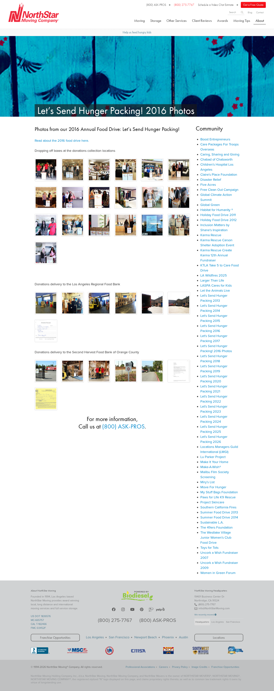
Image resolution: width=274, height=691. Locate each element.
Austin (183, 637)
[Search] (242, 12)
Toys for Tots (209, 548)
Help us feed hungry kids (137, 32)
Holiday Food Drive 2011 (218, 215)
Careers (163, 667)
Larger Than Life (212, 280)
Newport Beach (145, 637)
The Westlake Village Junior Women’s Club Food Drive (215, 537)
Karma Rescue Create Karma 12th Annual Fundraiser (216, 255)
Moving (139, 20)
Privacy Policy (180, 667)
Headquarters (202, 622)
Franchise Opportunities (55, 637)
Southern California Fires (218, 507)
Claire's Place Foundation (218, 175)
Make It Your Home (214, 462)
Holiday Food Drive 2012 (218, 220)
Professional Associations (140, 667)
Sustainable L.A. (211, 522)
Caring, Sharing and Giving (219, 154)
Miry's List (207, 482)
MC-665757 (37, 620)
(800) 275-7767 (115, 620)
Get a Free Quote (253, 5)
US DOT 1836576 (41, 616)
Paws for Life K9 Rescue (218, 497)
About (260, 20)
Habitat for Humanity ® (216, 210)
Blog (250, 12)
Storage (155, 20)
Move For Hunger (213, 487)
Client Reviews (202, 20)
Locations (219, 637)
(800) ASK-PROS (156, 5)
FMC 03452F (38, 628)
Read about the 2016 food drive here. (62, 141)
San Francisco (233, 622)
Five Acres (208, 185)
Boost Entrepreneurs (215, 139)
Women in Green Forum (218, 573)
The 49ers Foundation (216, 527)
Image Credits (199, 667)
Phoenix (168, 637)
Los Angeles (217, 622)
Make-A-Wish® (210, 467)
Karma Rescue (210, 235)
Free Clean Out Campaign (219, 190)
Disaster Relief (210, 180)
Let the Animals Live (215, 290)
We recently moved (204, 614)
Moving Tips (241, 20)
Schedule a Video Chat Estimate (216, 5)
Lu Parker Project (213, 457)
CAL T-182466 (39, 624)
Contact (260, 12)
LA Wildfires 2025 (213, 275)
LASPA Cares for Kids (216, 285)
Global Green (210, 205)
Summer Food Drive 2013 (219, 512)
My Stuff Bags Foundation (219, 492)
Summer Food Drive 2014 (219, 517)
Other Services (176, 20)
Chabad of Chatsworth (216, 159)
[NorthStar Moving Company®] (33, 12)
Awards (222, 20)
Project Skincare (212, 502)
